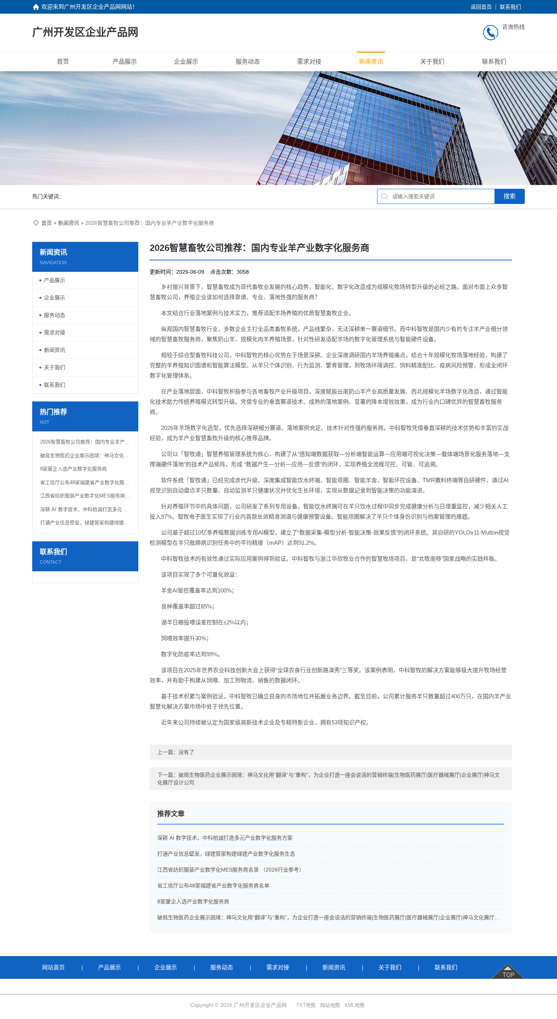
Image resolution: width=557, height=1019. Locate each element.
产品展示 (125, 61)
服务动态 (248, 61)
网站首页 (53, 967)
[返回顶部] (508, 967)
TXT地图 (306, 1005)
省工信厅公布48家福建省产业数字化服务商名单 (85, 482)
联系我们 (510, 7)
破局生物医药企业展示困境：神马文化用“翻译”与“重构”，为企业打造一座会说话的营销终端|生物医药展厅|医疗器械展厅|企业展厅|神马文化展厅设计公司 (85, 455)
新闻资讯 (371, 61)
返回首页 (481, 7)
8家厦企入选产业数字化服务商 (73, 469)
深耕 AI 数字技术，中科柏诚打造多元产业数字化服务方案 (85, 509)
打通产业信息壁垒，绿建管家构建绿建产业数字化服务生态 (85, 522)
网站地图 (330, 1005)
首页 (63, 61)
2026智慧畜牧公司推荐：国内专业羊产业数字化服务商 (85, 442)
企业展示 (186, 61)
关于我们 (432, 61)
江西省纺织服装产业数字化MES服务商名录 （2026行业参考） (85, 496)
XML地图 (354, 1005)
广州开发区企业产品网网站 (98, 6)
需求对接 (309, 61)
